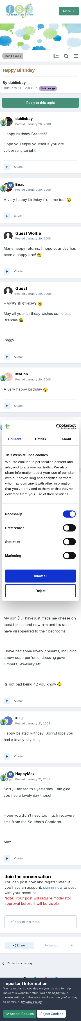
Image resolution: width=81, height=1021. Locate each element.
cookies (32, 988)
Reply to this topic (40, 103)
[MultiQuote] (7, 167)
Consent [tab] (14, 439)
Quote (18, 167)
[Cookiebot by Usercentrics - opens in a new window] (57, 426)
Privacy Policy (32, 1002)
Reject (40, 590)
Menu (68, 11)
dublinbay (17, 82)
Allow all (40, 576)
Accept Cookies (21, 1014)
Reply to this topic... (26, 922)
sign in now (53, 887)
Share (20, 945)
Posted (33, 124)
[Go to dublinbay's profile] (8, 121)
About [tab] (66, 439)
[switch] (69, 528)
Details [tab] (40, 439)
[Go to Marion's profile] (8, 376)
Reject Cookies (51, 1014)
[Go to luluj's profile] (8, 720)
